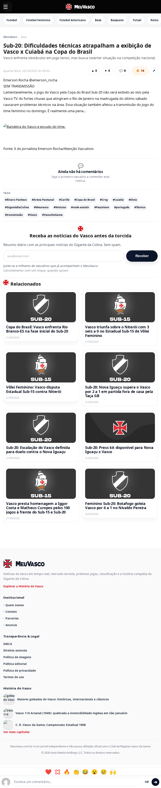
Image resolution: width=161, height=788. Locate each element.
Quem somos (14, 605)
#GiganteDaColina (17, 207)
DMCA (7, 644)
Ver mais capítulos (16, 732)
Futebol (11, 20)
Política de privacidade (19, 670)
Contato (11, 612)
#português (121, 207)
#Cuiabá (118, 200)
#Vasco (32, 215)
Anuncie (11, 625)
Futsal (137, 20)
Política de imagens (17, 657)
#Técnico (139, 207)
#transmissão (14, 215)
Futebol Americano (73, 20)
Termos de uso (13, 677)
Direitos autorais (15, 650)
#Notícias (60, 207)
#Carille (64, 200)
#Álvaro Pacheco (16, 200)
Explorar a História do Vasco (23, 586)
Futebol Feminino (38, 20)
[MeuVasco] (80, 7)
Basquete (117, 20)
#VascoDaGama (52, 215)
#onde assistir (80, 207)
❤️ (48, 772)
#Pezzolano (101, 207)
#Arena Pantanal (43, 200)
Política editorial (15, 664)
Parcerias (12, 618)
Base (98, 20)
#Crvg (104, 200)
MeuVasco (10, 37)
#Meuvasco (41, 207)
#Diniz (133, 200)
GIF (147, 782)
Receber (142, 256)
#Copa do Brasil (84, 200)
